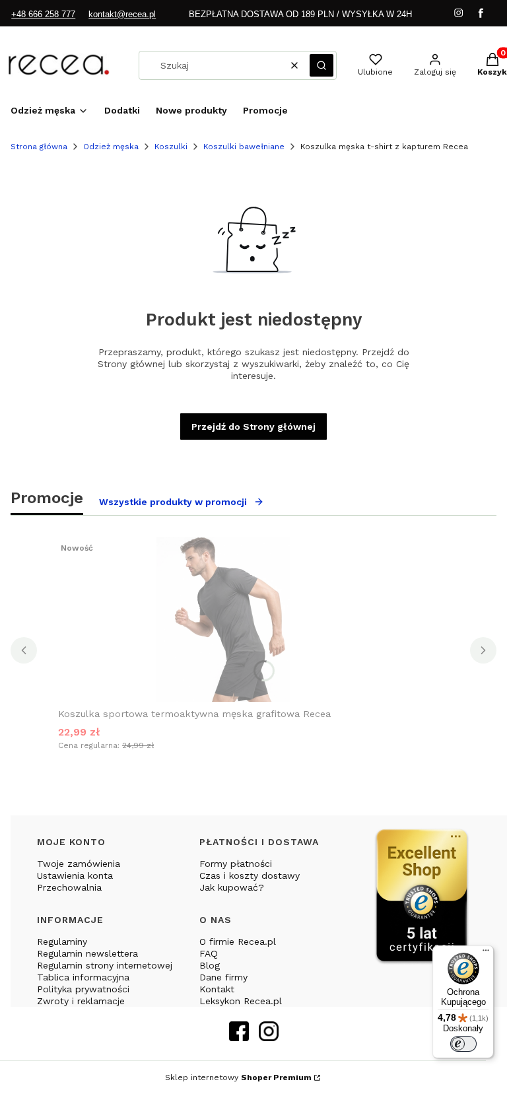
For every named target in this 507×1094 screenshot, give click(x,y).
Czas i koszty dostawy (249, 875)
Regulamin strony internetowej (104, 965)
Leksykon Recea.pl (240, 1001)
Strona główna (39, 146)
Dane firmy (223, 977)
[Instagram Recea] (269, 1037)
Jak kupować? (231, 887)
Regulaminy (62, 941)
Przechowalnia (69, 887)
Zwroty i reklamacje (81, 1001)
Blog (209, 965)
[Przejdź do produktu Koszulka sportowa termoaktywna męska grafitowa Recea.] (223, 619)
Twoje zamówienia (78, 863)
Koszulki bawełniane (244, 146)
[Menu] (486, 953)
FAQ (208, 953)
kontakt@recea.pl (122, 14)
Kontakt (216, 989)
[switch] (463, 1044)
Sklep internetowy (238, 1077)
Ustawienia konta (75, 875)
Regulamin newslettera (87, 953)
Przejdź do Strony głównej (253, 426)
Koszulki (170, 146)
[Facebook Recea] (239, 1037)
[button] (321, 65)
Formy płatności (235, 863)
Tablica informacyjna (83, 977)
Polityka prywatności (83, 989)
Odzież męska (111, 146)
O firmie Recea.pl (237, 941)
